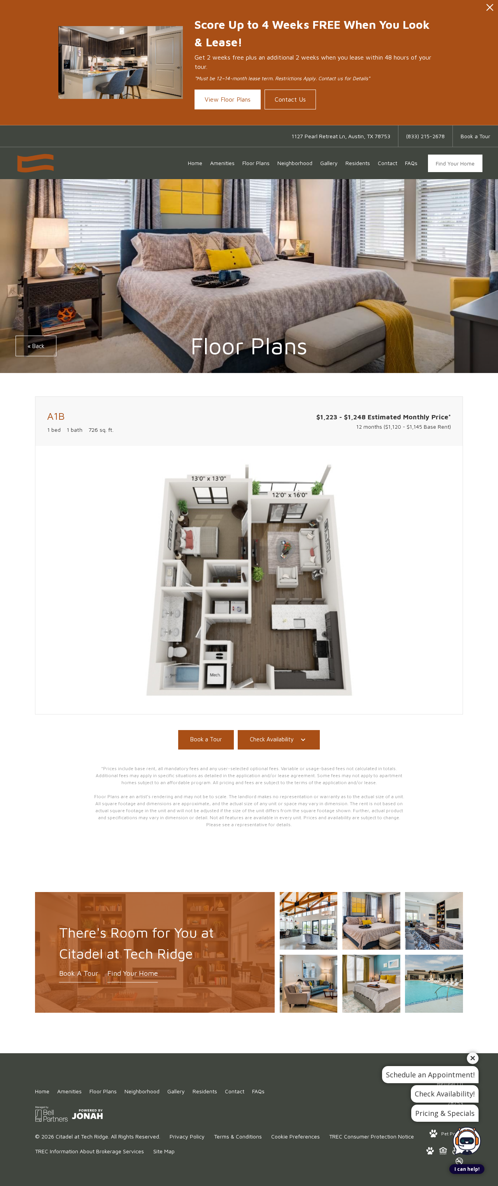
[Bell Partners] (51, 1115)
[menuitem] (195, 163)
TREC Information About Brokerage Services (89, 1151)
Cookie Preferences (295, 1136)
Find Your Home (455, 163)
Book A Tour (78, 973)
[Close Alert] (490, 9)
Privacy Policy (187, 1136)
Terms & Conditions (238, 1136)
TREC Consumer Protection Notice (371, 1136)
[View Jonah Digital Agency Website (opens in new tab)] (87, 1115)
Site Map (164, 1151)
